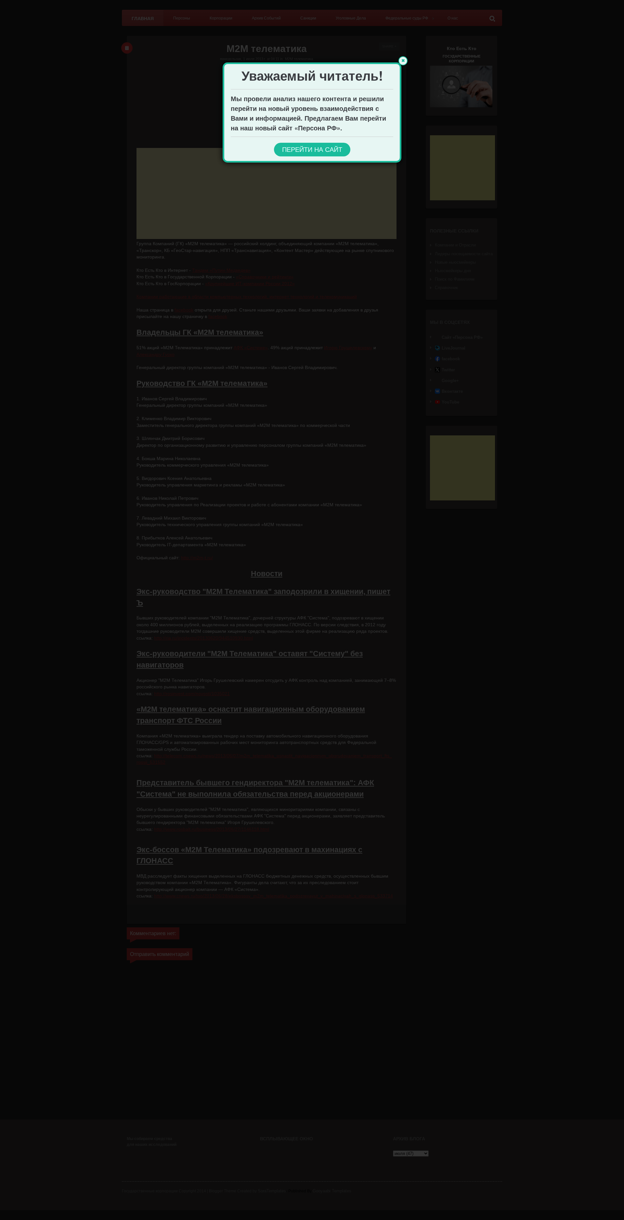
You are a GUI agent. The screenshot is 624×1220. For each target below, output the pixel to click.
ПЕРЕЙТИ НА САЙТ (312, 149)
